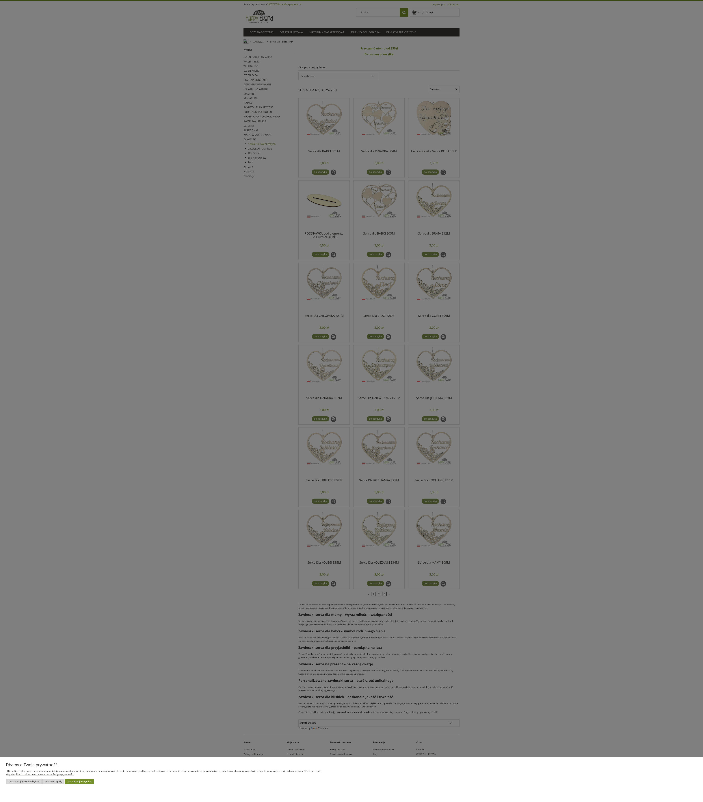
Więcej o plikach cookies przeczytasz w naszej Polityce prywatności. (40, 774)
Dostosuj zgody (53, 781)
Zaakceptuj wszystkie (79, 781)
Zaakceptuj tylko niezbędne (24, 781)
